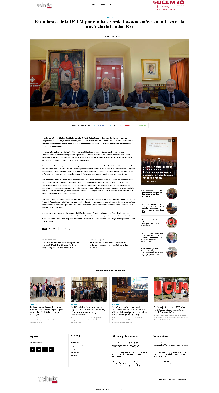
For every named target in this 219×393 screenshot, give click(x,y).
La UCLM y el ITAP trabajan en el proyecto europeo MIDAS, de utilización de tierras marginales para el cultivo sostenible (60, 245)
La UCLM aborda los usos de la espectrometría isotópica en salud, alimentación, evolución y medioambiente (152, 193)
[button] (119, 4)
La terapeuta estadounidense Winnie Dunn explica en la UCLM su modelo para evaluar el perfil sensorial (170, 345)
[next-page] (173, 140)
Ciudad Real (53, 229)
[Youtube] (51, 349)
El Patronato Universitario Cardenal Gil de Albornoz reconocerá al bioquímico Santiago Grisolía (109, 245)
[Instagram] (38, 349)
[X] (44, 349)
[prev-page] (169, 140)
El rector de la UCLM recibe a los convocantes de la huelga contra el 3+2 (170, 363)
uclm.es (109, 18)
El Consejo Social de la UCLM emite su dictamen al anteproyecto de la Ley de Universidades (151, 223)
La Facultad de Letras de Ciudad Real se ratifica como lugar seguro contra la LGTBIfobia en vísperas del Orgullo (46, 311)
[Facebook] (32, 349)
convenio (63, 229)
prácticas (72, 229)
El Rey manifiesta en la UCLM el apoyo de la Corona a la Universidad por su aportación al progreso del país (170, 354)
